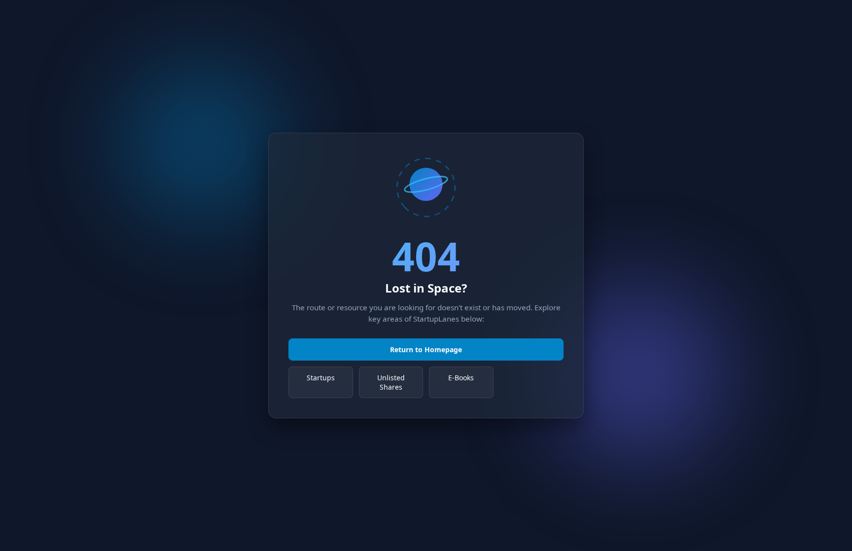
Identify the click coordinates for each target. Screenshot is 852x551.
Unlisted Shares (391, 382)
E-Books (461, 377)
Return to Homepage (426, 349)
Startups (321, 377)
